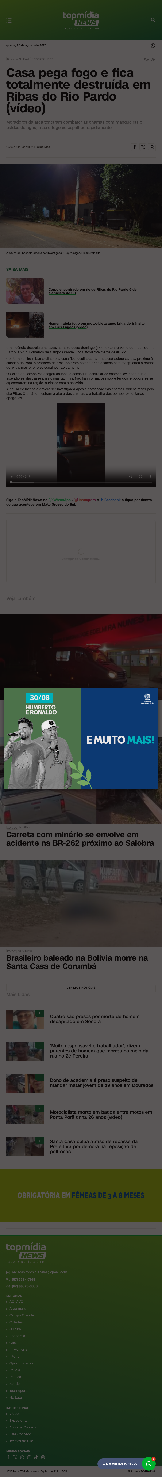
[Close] (158, 688)
